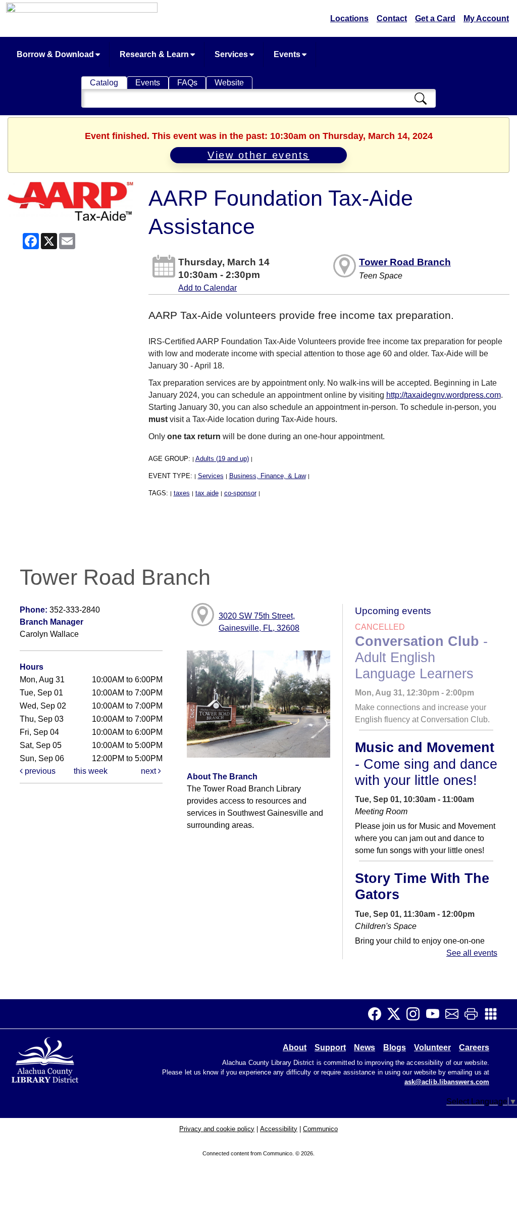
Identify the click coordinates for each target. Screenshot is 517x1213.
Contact (392, 18)
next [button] (149, 771)
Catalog (104, 82)
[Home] (46, 1058)
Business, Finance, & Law (267, 476)
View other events (258, 155)
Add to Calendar (207, 288)
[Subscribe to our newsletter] (454, 1013)
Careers (474, 1047)
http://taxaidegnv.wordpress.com (443, 395)
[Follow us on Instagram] (416, 1013)
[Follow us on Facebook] (377, 1013)
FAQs (187, 82)
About (294, 1047)
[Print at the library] (474, 1013)
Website (229, 82)
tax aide (207, 493)
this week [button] (91, 771)
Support (330, 1047)
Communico (320, 1129)
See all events (471, 953)
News (364, 1047)
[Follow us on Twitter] (396, 1013)
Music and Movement (426, 764)
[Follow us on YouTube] (435, 1013)
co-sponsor (240, 493)
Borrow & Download (56, 54)
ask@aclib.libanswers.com (446, 1082)
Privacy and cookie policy (216, 1129)
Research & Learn (155, 54)
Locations (349, 18)
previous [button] (39, 771)
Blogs (394, 1047)
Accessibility (278, 1129)
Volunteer (432, 1047)
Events (288, 54)
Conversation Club (421, 658)
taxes (182, 493)
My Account (486, 18)
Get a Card (435, 18)
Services (232, 54)
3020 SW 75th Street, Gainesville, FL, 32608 (259, 622)
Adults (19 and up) (222, 458)
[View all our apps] (493, 1013)
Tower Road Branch (405, 262)
